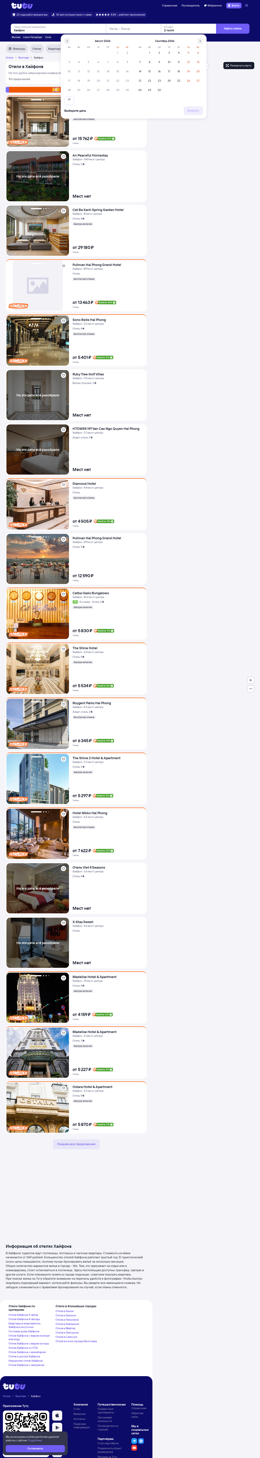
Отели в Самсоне (66, 1337)
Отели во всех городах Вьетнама (76, 1341)
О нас (77, 1409)
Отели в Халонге (66, 1315)
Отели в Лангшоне (67, 1332)
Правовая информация (82, 1425)
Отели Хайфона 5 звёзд (23, 1315)
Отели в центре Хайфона (24, 1356)
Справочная (169, 5)
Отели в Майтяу (65, 1328)
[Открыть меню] (246, 5)
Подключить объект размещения (110, 1450)
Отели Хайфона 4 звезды (24, 1319)
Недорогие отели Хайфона (26, 1360)
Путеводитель (191, 5)
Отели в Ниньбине (67, 1319)
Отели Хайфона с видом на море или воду (29, 1337)
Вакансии (80, 1414)
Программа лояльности (105, 1419)
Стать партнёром (108, 1443)
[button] (57, 1416)
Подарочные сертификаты (106, 1410)
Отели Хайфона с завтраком (26, 1365)
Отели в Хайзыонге (67, 1324)
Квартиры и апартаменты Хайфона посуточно (24, 1325)
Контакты (79, 1419)
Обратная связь (137, 1414)
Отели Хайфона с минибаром (27, 1352)
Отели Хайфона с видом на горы (29, 1343)
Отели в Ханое (65, 1311)
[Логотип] (22, 5)
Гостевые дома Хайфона (24, 1331)
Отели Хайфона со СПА (23, 1347)
